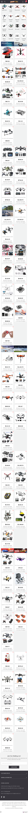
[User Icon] (23, 1)
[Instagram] (4, 797)
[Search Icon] (4, 1)
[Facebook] (1, 797)
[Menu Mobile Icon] (2, 2)
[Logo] (14, 1)
